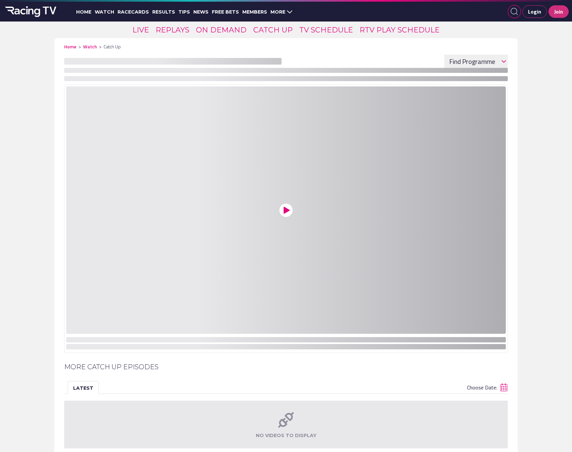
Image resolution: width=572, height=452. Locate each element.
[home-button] (29, 12)
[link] (140, 29)
